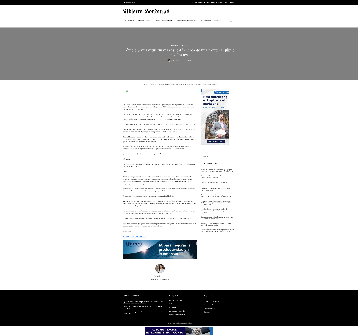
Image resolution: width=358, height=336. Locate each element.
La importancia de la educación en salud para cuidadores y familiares (217, 218)
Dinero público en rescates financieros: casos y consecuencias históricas (217, 176)
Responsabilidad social (177, 314)
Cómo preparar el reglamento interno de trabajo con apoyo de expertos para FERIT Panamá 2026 (216, 202)
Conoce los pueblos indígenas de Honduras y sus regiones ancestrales (217, 224)
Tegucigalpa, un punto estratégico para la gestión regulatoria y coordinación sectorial (216, 195)
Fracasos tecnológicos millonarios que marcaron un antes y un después (214, 183)
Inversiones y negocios (179, 45)
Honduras (172, 307)
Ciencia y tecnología (176, 300)
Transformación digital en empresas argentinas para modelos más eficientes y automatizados (217, 230)
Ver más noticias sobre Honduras (134, 236)
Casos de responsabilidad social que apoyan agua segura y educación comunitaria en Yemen (217, 170)
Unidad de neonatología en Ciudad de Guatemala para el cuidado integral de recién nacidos (216, 210)
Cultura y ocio (174, 304)
